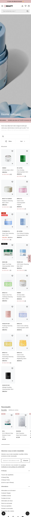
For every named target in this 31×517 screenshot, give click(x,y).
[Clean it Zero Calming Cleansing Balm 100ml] (23, 313)
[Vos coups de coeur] (26, 6)
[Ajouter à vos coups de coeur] (12, 151)
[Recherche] (27, 11)
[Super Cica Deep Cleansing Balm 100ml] (8, 252)
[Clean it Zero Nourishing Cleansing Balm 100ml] (8, 342)
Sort (21, 141)
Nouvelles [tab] (4, 410)
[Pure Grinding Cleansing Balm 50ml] (23, 158)
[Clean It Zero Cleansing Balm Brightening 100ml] (23, 342)
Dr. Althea (19, 168)
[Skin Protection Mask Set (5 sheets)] (21, 421)
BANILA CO (19, 198)
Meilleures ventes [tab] (13, 410)
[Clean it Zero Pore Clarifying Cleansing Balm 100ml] (8, 282)
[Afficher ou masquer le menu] (2, 6)
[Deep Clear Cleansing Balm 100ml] (8, 221)
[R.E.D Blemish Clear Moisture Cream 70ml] (7, 421)
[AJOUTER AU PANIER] (12, 427)
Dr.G (3, 431)
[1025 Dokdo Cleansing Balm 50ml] (23, 252)
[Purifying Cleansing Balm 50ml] (8, 313)
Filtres (10, 141)
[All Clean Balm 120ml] (8, 158)
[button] (15, 128)
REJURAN (18, 431)
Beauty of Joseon (7, 198)
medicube (4, 262)
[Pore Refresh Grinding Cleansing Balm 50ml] (23, 221)
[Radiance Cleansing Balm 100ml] (8, 188)
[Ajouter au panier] (12, 163)
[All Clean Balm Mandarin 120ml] (23, 282)
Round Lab (20, 262)
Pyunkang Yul (6, 231)
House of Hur (6, 323)
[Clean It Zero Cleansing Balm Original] (23, 188)
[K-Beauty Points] (3, 513)
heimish (4, 168)
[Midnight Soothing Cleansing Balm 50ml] (8, 375)
